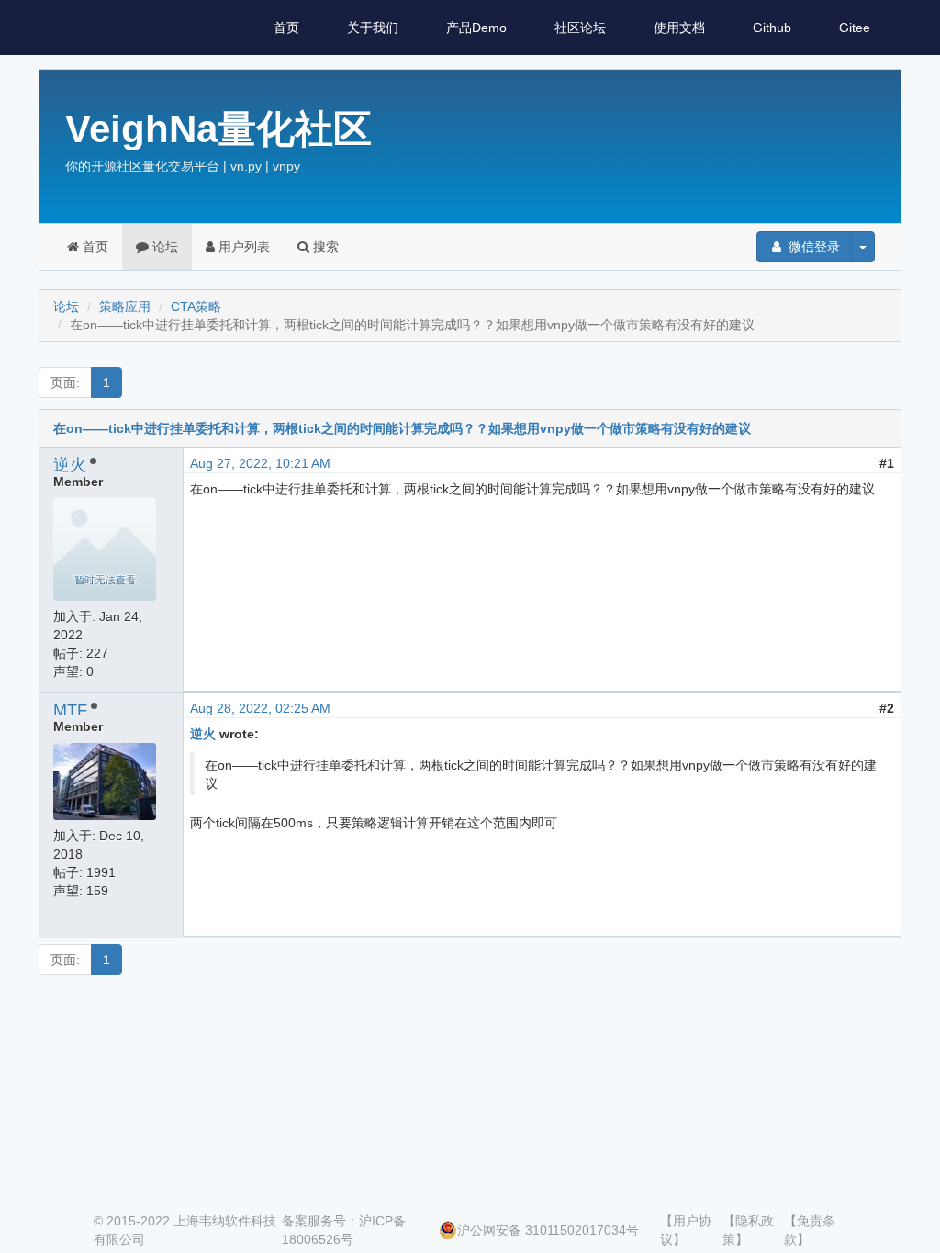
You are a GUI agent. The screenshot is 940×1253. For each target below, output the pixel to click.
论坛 (163, 246)
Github (772, 27)
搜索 (324, 246)
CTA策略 (196, 306)
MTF (70, 710)
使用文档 (679, 27)
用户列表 (242, 246)
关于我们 (372, 27)
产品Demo (476, 27)
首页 (286, 27)
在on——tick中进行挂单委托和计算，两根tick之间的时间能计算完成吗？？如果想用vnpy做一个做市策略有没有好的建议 (402, 428)
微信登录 (812, 246)
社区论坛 (580, 27)
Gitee (854, 27)
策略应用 (125, 306)
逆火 (69, 465)
